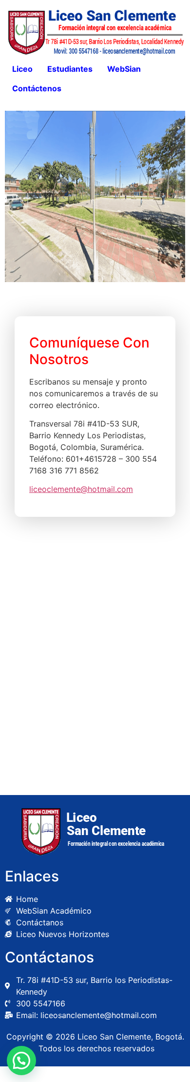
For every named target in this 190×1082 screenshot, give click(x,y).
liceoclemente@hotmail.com (81, 489)
